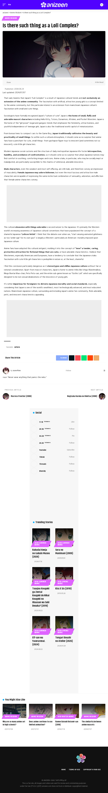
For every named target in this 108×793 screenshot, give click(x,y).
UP (65, 780)
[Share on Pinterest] (22, 82)
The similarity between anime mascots (91, 723)
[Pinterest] (91, 371)
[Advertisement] (54, 203)
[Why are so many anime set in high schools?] (14, 711)
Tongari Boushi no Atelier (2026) (64, 639)
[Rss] (104, 371)
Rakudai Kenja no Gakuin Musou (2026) (41, 553)
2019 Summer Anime (40, 582)
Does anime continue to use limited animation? (40, 723)
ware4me (17, 370)
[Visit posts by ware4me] (6, 370)
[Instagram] (87, 371)
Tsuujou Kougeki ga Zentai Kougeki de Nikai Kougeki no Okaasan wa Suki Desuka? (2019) (40, 597)
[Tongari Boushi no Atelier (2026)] (64, 625)
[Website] (73, 371)
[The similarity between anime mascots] (93, 711)
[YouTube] (84, 371)
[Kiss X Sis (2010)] (64, 576)
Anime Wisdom (11, 18)
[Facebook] (77, 371)
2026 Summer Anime (40, 544)
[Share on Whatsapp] (26, 82)
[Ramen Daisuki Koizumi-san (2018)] (67, 711)
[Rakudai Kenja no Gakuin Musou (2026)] (41, 537)
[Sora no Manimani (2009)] (64, 537)
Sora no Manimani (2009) (64, 551)
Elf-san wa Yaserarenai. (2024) (38, 641)
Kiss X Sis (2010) (63, 589)
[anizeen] (54, 5)
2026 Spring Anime (63, 631)
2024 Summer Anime (40, 631)
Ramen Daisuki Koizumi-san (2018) (66, 723)
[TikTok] (94, 371)
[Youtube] (52, 450)
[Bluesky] (101, 371)
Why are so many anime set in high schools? (14, 723)
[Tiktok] (52, 457)
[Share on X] (17, 82)
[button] (5, 4)
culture (17, 347)
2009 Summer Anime (64, 544)
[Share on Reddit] (30, 82)
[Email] (34, 82)
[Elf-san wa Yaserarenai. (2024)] (41, 625)
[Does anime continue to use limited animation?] (41, 711)
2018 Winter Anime (66, 716)
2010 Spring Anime (63, 582)
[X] (80, 371)
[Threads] (98, 371)
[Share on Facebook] (13, 82)
